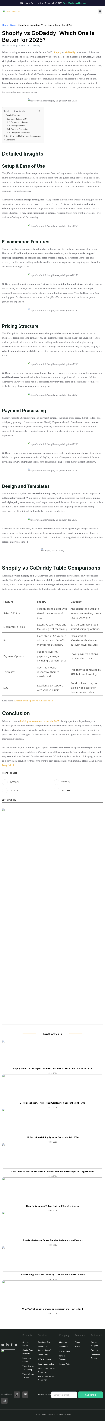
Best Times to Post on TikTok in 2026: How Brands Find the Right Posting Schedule (52, 1171)
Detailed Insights (13, 115)
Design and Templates (20, 132)
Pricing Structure (18, 126)
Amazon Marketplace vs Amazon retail (33, 700)
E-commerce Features (20, 122)
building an (39, 721)
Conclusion (10, 140)
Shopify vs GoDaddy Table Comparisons (23, 136)
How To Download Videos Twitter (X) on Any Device (52, 1205)
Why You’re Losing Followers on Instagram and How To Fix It (52, 1308)
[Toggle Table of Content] (38, 111)
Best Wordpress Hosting (74, 3)
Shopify (57, 52)
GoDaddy (70, 52)
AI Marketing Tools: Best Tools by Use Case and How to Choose (53, 1274)
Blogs (13, 25)
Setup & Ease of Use (19, 119)
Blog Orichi (8, 765)
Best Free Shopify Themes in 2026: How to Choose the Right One (52, 1102)
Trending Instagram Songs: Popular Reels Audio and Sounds (53, 1240)
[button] (100, 11)
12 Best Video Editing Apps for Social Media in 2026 (52, 1137)
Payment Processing (19, 129)
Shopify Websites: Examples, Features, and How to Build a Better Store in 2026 (52, 1068)
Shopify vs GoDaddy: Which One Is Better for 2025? (45, 25)
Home (5, 25)
